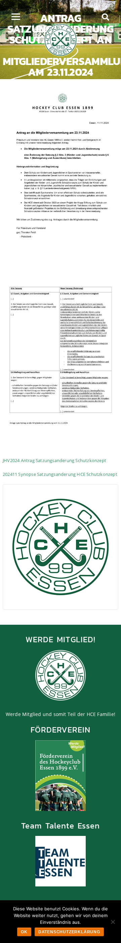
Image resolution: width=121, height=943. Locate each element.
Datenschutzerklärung (69, 932)
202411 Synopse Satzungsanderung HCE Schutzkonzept (60, 474)
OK (24, 932)
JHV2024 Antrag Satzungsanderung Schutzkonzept (54, 460)
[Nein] (112, 921)
